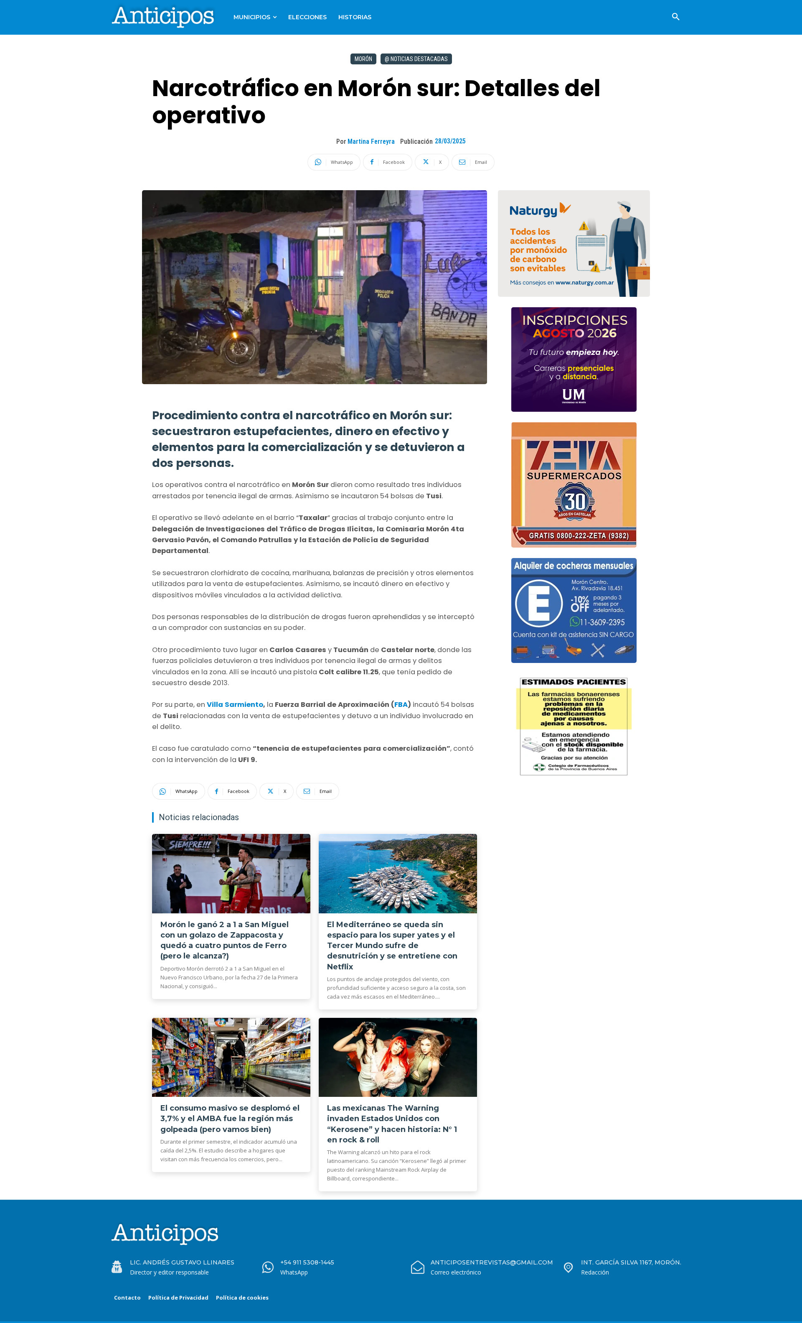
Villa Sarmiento (235, 704)
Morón (363, 59)
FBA (401, 704)
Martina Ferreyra (371, 141)
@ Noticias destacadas (416, 59)
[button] (676, 17)
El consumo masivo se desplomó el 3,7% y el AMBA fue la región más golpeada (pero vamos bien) (229, 1119)
